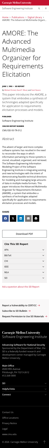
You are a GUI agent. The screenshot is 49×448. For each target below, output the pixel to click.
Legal (4, 428)
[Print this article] (36, 218)
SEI (3, 383)
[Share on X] (13, 218)
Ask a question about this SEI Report (20, 286)
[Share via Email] (28, 218)
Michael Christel (10, 90)
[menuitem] (18, 8)
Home (5, 17)
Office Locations (10, 417)
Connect (6, 394)
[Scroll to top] (45, 442)
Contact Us (7, 412)
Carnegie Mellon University (24, 441)
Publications (18, 17)
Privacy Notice (9, 423)
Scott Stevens (36, 90)
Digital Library (35, 17)
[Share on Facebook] (5, 218)
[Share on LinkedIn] (20, 218)
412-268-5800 (9, 375)
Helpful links (8, 388)
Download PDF (24, 233)
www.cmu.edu (9, 434)
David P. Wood (22, 90)
